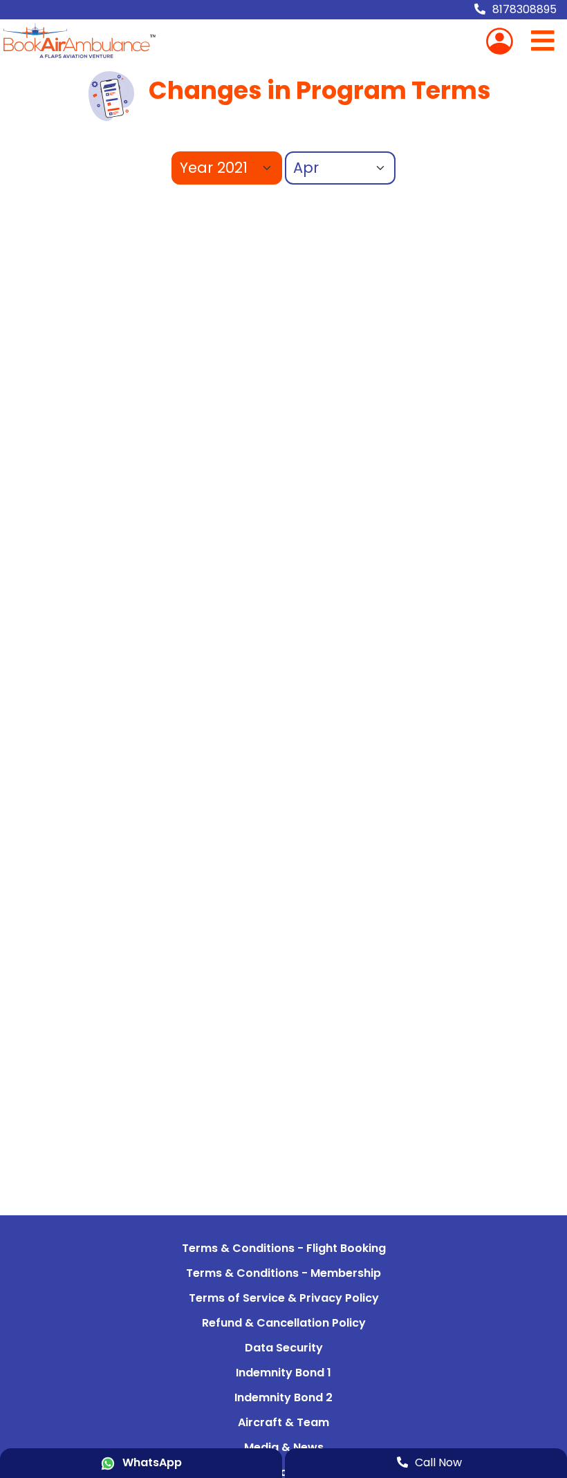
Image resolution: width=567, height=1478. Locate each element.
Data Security (284, 1348)
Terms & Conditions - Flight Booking (284, 1248)
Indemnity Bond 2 (283, 1397)
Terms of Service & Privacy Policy (284, 1298)
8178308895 (524, 9)
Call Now (438, 1462)
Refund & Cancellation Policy (284, 1323)
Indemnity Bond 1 (283, 1373)
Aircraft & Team (283, 1422)
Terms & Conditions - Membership (283, 1273)
